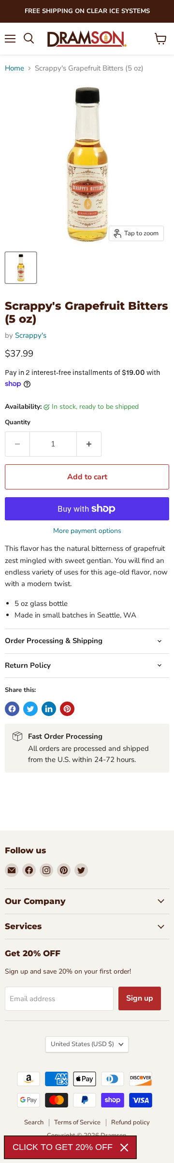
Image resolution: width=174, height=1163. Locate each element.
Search (34, 1122)
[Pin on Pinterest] (67, 709)
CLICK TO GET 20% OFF (63, 1147)
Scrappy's (30, 335)
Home (14, 68)
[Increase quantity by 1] (89, 444)
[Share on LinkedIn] (49, 709)
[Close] (124, 1147)
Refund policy (130, 1122)
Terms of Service (77, 1122)
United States (82, 1044)
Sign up (139, 998)
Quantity (17, 422)
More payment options (87, 531)
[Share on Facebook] (12, 709)
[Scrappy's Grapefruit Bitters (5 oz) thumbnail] (20, 267)
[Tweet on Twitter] (30, 709)
